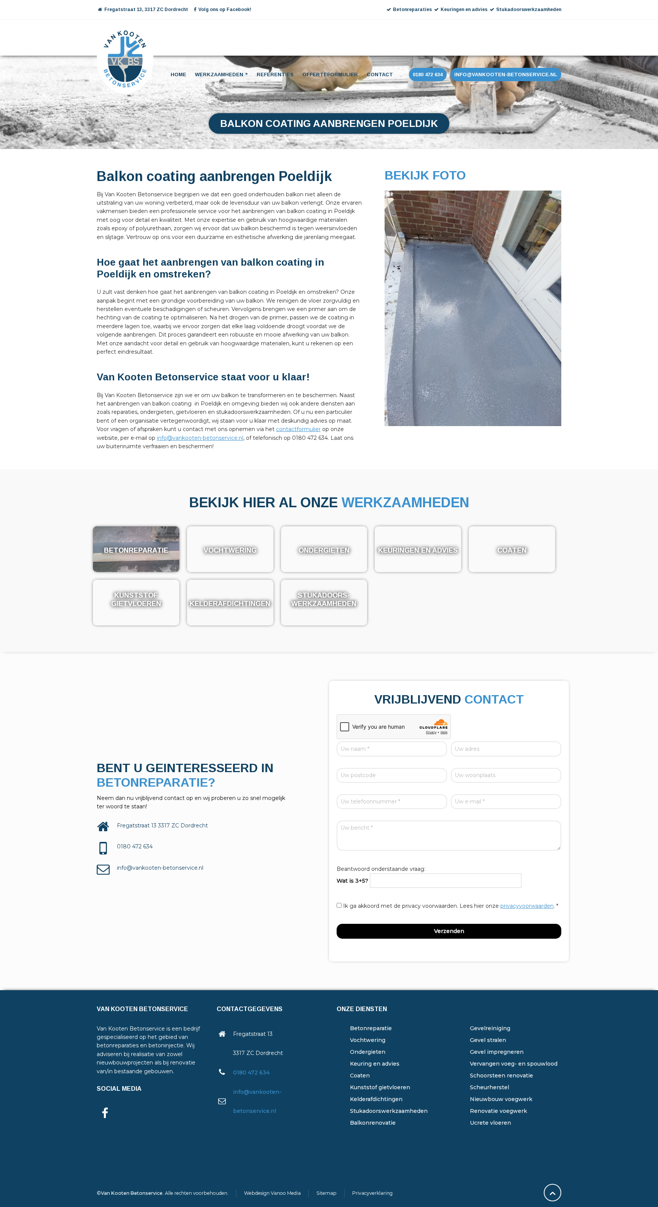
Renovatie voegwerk (498, 1111)
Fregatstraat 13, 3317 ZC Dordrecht (145, 9)
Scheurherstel (489, 1087)
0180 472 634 (251, 1072)
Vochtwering (367, 1040)
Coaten (360, 1075)
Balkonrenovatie (373, 1122)
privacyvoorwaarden (527, 905)
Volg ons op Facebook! (224, 9)
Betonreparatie (371, 1028)
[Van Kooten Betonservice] (125, 37)
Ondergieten (367, 1051)
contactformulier (298, 429)
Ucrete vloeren (490, 1122)
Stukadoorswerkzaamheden (389, 1111)
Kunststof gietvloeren (380, 1087)
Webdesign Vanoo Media (272, 1193)
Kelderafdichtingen (376, 1099)
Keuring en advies (374, 1063)
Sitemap (326, 1193)
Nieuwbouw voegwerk (501, 1099)
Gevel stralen (488, 1040)
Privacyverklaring (372, 1193)
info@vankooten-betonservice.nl (200, 437)
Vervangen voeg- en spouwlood (513, 1063)
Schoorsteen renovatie (501, 1075)
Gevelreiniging (490, 1028)
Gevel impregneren (497, 1051)
